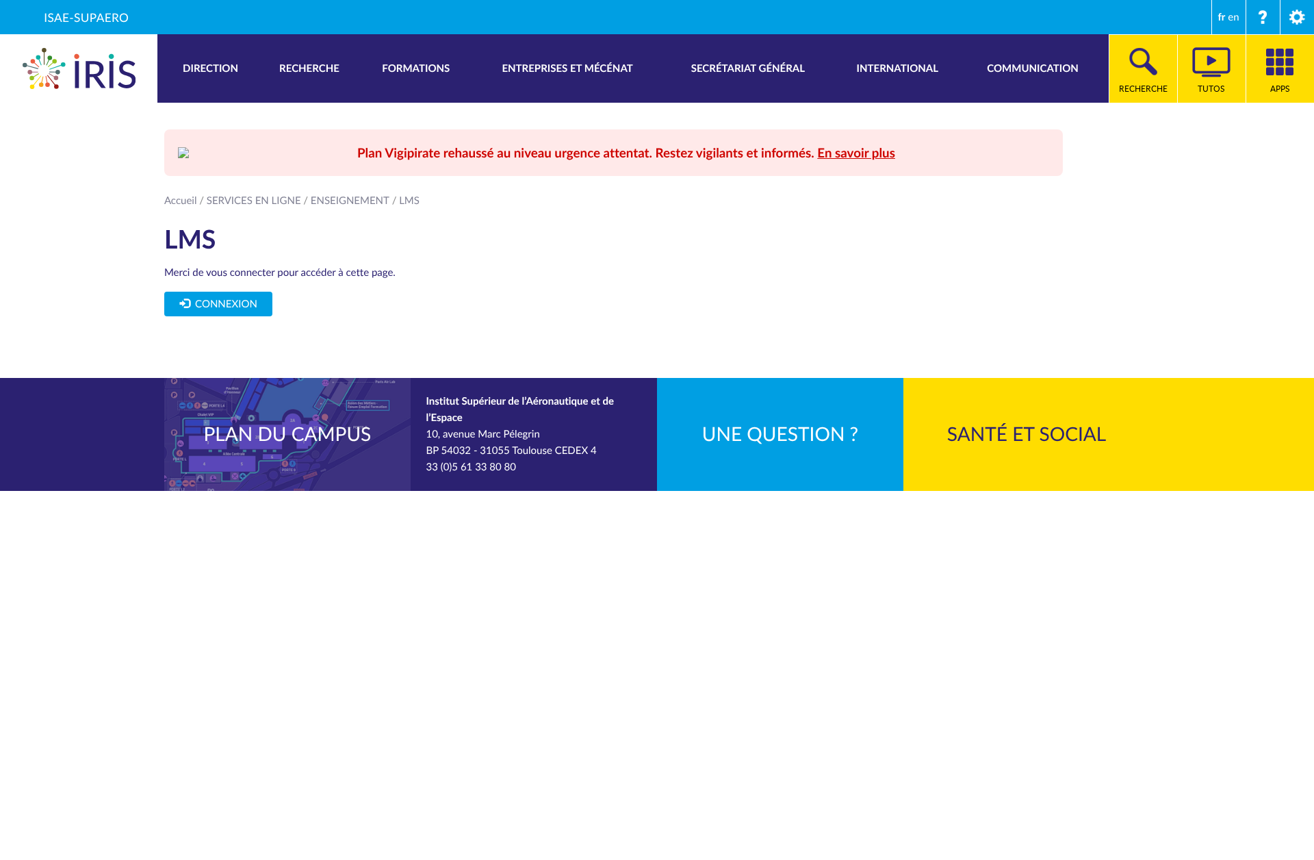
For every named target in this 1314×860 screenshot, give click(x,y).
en (1233, 17)
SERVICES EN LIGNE (254, 200)
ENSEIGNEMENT (350, 200)
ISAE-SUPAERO (86, 17)
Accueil (180, 200)
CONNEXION (223, 304)
